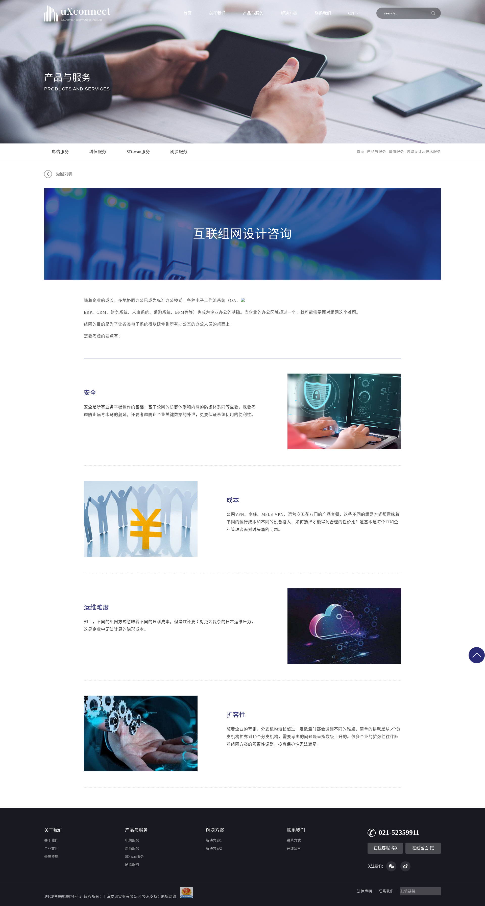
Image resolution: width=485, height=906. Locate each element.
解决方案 (289, 13)
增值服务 (97, 152)
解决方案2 (214, 848)
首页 (187, 13)
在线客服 (382, 848)
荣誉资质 (51, 857)
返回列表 (64, 174)
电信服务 (60, 152)
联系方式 (294, 840)
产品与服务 (253, 13)
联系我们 (323, 13)
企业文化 (51, 848)
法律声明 (364, 891)
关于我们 (217, 13)
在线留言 (294, 848)
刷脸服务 (178, 152)
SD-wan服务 (138, 152)
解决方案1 (214, 840)
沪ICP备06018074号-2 (63, 896)
